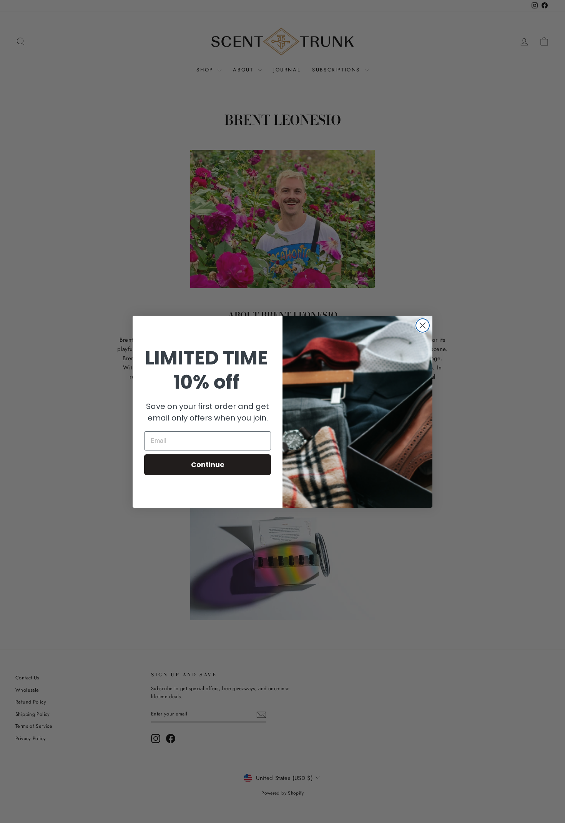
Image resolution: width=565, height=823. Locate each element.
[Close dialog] (422, 325)
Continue (207, 464)
